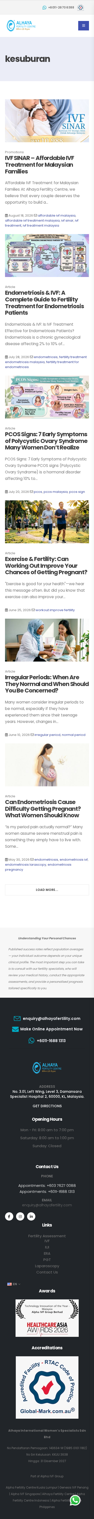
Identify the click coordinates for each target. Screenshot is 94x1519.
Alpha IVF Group (51, 1476)
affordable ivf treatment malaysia (32, 220)
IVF (47, 1240)
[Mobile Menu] (83, 25)
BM (13, 530)
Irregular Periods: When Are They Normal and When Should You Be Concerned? (47, 683)
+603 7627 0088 (61, 1185)
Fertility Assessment (47, 1236)
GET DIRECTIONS (47, 1106)
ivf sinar (67, 220)
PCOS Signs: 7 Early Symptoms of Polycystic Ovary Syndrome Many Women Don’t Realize (46, 440)
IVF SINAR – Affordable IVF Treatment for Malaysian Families (39, 164)
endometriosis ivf (74, 859)
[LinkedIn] (31, 1216)
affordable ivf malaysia (56, 215)
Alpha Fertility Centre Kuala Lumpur (31, 1488)
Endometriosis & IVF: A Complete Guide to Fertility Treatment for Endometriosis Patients (44, 303)
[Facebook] (9, 1216)
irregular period (47, 734)
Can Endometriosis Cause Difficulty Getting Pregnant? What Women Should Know (43, 808)
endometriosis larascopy (25, 864)
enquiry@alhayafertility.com (47, 1205)
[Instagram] (20, 1216)
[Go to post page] (47, 120)
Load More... (47, 890)
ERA (47, 1253)
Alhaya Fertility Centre (58, 1494)
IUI (47, 1247)
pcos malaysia (56, 491)
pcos (38, 491)
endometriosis (46, 357)
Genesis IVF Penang (73, 1488)
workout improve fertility (55, 610)
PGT (47, 1259)
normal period (73, 734)
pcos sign (77, 491)
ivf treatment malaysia (41, 225)
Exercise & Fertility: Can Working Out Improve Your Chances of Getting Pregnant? (46, 565)
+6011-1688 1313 (61, 1191)
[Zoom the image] (47, 1063)
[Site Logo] (21, 25)
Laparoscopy (47, 1265)
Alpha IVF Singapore (25, 1494)
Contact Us (47, 1272)
